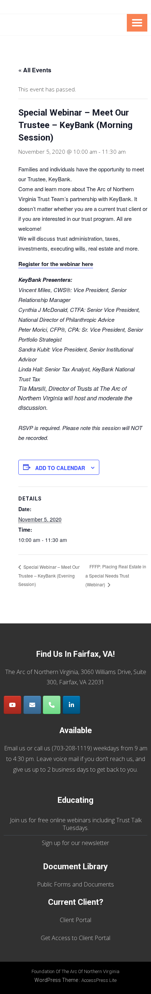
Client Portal (75, 920)
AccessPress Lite (99, 980)
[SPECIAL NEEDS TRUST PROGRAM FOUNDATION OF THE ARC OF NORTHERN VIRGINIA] (61, 25)
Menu (137, 23)
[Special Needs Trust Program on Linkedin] (71, 705)
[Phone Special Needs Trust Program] (51, 705)
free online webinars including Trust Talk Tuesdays (89, 824)
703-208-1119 (72, 748)
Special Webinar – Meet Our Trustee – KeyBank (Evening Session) (49, 575)
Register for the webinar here (55, 264)
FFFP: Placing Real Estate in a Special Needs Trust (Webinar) (115, 575)
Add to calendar (60, 467)
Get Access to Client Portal (75, 938)
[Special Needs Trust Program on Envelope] (32, 705)
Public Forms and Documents (75, 884)
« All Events (34, 70)
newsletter (95, 843)
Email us (14, 748)
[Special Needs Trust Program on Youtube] (12, 705)
